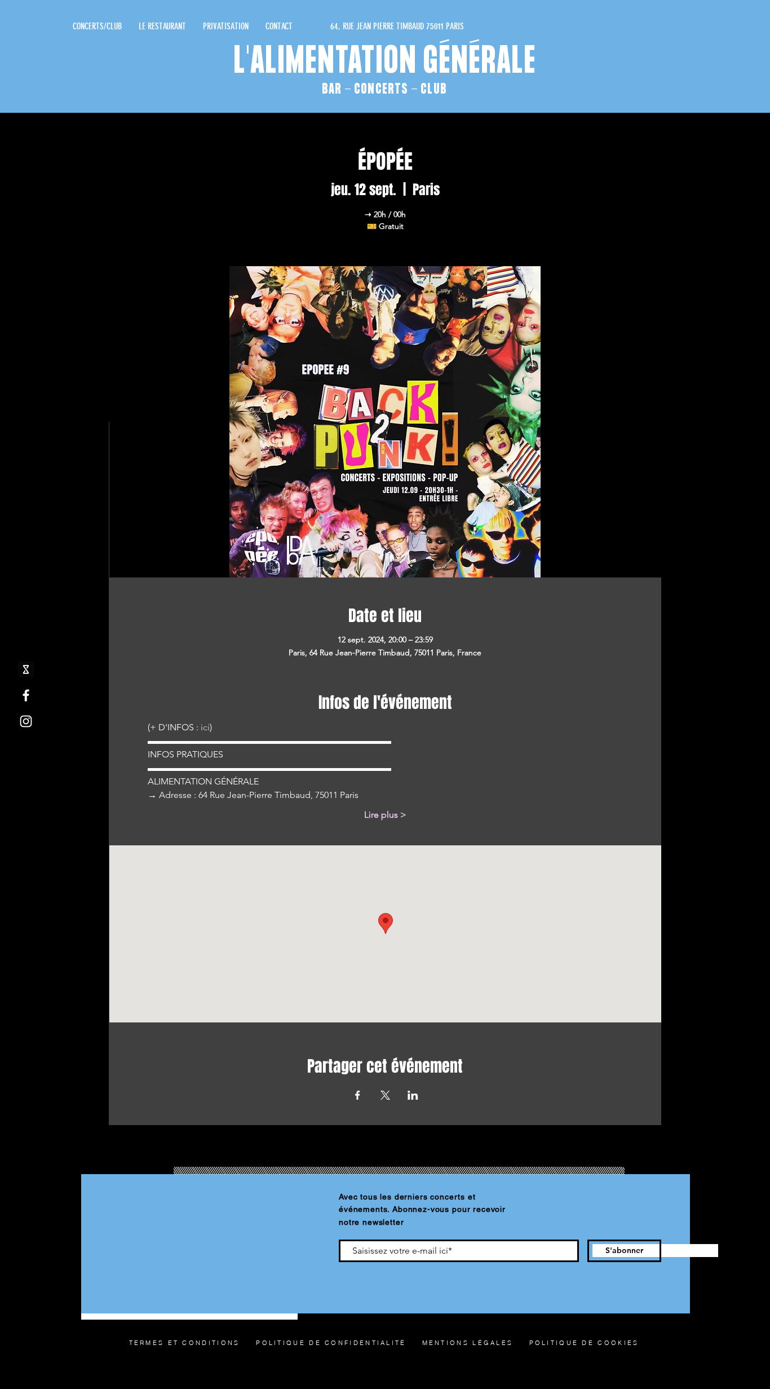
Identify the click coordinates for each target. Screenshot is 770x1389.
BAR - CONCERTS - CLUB (384, 89)
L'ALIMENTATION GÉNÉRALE (385, 62)
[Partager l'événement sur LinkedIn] (413, 1095)
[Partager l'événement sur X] (385, 1095)
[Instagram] (26, 721)
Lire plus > (385, 814)
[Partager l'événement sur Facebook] (357, 1095)
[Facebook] (26, 695)
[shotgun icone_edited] (26, 669)
